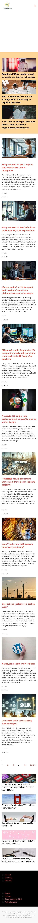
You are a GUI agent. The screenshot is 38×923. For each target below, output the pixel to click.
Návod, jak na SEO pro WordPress (18, 663)
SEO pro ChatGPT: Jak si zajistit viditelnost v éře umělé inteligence (17, 167)
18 (25, 765)
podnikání (4, 382)
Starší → (33, 765)
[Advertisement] (19, 30)
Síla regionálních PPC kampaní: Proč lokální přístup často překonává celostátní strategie (17, 290)
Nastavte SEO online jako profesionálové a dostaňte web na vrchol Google (19, 419)
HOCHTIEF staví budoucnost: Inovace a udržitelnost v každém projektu (18, 481)
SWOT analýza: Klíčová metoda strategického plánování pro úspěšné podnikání (17, 99)
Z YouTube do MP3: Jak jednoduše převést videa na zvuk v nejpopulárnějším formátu (18, 124)
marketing (4, 193)
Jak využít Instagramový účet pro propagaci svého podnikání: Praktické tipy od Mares (18, 787)
